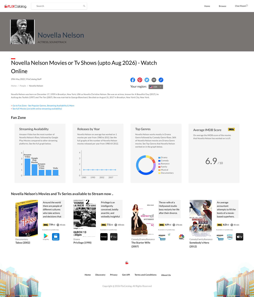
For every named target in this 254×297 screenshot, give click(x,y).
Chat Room (240, 6)
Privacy (113, 274)
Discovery (100, 274)
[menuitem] (207, 6)
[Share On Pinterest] (139, 80)
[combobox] (155, 86)
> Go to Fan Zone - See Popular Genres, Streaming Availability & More (42, 105)
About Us (166, 275)
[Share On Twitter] (146, 80)
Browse (222, 6)
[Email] (154, 80)
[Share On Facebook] (132, 80)
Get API (126, 274)
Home (207, 6)
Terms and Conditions (146, 274)
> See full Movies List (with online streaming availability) (36, 108)
